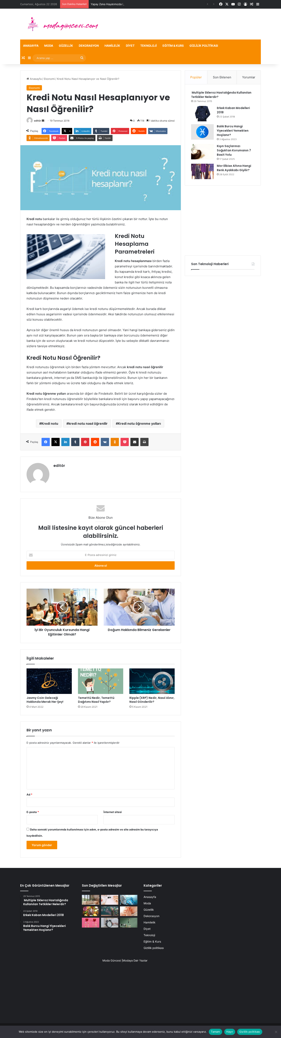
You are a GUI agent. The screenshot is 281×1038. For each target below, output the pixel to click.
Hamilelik (112, 45)
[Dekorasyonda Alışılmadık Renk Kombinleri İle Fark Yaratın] (128, 923)
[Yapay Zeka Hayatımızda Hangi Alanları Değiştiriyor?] (128, 900)
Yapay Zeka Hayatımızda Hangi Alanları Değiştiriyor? (124, 4)
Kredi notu (49, 423)
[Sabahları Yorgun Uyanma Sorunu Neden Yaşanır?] (109, 923)
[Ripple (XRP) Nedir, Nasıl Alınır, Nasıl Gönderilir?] (152, 681)
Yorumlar (248, 77)
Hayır (229, 1031)
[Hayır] (276, 1032)
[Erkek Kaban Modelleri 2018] (202, 113)
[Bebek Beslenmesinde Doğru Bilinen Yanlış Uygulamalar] (128, 911)
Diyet (130, 45)
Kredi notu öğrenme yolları (139, 423)
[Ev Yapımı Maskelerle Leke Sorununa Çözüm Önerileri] (109, 900)
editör (37, 120)
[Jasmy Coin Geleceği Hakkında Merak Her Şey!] (49, 681)
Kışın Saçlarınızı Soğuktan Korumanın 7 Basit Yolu (234, 150)
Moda (48, 45)
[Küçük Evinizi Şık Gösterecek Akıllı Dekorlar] (90, 900)
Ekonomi (49, 78)
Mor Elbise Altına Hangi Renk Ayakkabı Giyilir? (234, 168)
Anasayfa (30, 45)
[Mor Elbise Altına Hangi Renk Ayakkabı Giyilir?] (202, 171)
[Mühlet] (60, 24)
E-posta (33, 812)
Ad (29, 794)
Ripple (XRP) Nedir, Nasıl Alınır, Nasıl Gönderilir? (151, 700)
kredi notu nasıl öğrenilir (88, 423)
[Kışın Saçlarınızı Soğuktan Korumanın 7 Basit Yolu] (202, 151)
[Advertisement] (223, 220)
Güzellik (66, 45)
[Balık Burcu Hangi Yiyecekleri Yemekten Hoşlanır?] (202, 132)
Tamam (215, 1031)
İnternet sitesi (112, 812)
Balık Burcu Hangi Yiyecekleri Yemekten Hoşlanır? (232, 130)
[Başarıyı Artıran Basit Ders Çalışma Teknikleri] (109, 911)
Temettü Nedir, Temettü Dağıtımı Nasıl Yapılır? (96, 700)
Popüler (196, 77)
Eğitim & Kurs (173, 45)
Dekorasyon (89, 45)
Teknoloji (148, 45)
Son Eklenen (222, 77)
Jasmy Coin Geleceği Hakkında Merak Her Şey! (45, 700)
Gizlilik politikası (203, 45)
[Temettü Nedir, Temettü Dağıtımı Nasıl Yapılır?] (100, 681)
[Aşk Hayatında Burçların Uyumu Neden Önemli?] (90, 923)
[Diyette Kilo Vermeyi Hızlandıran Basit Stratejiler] (90, 911)
